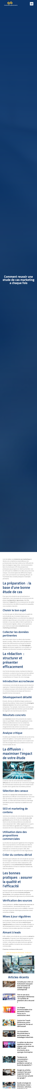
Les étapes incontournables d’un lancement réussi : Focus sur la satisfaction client (24, 1011)
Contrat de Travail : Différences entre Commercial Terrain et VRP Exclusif (25, 1023)
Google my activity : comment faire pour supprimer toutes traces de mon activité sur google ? (25, 1074)
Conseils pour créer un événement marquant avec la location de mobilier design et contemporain (25, 986)
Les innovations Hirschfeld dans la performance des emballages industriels (25, 1034)
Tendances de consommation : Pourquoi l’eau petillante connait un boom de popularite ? (24, 1061)
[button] (31, 4)
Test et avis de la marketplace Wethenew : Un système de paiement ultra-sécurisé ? (25, 998)
